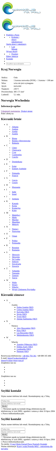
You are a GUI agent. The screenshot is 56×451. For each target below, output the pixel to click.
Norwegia (16, 231)
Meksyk (15, 224)
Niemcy (15, 229)
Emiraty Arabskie (19, 169)
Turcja (14, 278)
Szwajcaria (16, 264)
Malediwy (16, 215)
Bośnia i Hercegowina (21, 141)
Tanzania (15, 273)
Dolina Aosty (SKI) (25, 347)
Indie (14, 192)
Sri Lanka (16, 259)
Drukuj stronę (26, 111)
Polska (14, 241)
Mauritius (16, 222)
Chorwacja (16, 150)
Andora (15, 129)
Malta (14, 217)
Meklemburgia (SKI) (25, 335)
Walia (14, 282)
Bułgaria (15, 143)
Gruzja (15, 182)
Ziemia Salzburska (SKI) (27, 319)
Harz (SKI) (21, 330)
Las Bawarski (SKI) (25, 333)
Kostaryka (16, 208)
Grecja (14, 180)
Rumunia (16, 250)
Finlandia (16, 173)
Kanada (15, 203)
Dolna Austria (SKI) (25, 307)
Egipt (14, 166)
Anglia (14, 131)
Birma (14, 138)
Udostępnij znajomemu (10, 111)
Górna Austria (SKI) (25, 309)
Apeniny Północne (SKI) (27, 344)
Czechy (15, 157)
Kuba (14, 210)
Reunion (15, 248)
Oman (14, 236)
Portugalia (16, 243)
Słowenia (16, 257)
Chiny (14, 148)
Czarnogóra (17, 155)
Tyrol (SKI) (21, 316)
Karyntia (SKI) (23, 312)
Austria (15, 134)
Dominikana (17, 162)
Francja (15, 176)
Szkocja (15, 261)
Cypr (14, 152)
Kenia (14, 206)
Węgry (15, 285)
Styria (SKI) (22, 314)
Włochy (15, 287)
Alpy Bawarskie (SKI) (26, 328)
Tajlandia (16, 271)
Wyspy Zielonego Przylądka (23, 289)
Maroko (15, 220)
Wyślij (4, 406)
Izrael (14, 194)
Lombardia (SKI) (24, 349)
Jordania (15, 199)
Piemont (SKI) (23, 351)
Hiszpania (16, 187)
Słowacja (16, 255)
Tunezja (15, 275)
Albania (15, 127)
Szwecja (15, 266)
